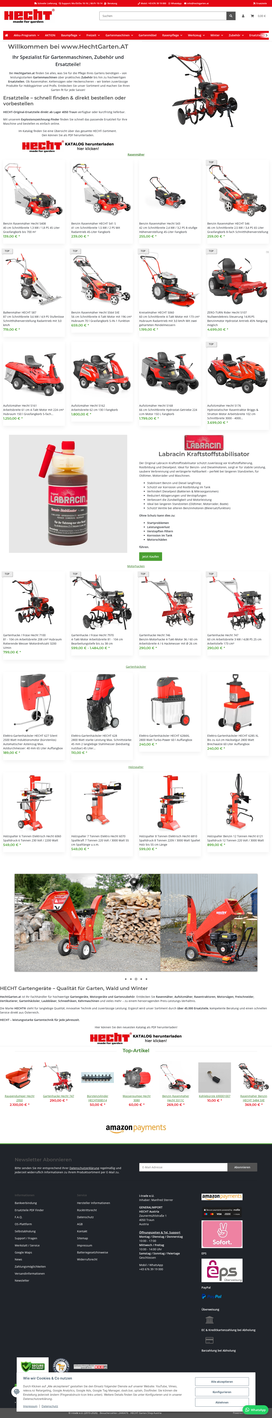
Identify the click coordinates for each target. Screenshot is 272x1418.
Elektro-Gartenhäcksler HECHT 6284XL (164, 736)
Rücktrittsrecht (87, 1210)
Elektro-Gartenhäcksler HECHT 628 (94, 736)
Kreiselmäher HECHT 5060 (156, 312)
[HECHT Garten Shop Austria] (29, 16)
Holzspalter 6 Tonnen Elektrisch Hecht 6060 (32, 836)
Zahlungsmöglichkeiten (30, 1266)
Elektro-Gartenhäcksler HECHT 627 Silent (30, 736)
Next (262, 1089)
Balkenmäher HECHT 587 (19, 312)
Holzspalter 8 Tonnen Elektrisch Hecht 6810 (168, 836)
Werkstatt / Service (27, 1245)
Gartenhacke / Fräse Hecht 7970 (92, 635)
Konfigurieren (222, 1392)
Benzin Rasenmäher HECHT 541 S (93, 223)
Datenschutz (50, 1406)
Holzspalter (136, 767)
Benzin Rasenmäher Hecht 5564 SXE (95, 312)
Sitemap (82, 1238)
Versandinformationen (30, 1273)
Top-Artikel (136, 1050)
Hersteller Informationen (93, 1203)
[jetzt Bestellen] (68, 493)
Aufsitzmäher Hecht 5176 (224, 405)
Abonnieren (242, 1167)
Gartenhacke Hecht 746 (154, 635)
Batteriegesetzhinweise (92, 1252)
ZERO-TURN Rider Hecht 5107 (227, 312)
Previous (10, 1089)
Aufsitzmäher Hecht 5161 (20, 405)
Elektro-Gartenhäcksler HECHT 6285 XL (232, 736)
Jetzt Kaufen (150, 556)
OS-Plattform (23, 1224)
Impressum (30, 1406)
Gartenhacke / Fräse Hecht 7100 (24, 635)
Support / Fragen (26, 1238)
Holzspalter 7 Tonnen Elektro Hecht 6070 (98, 836)
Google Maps (23, 1252)
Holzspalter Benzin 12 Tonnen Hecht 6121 (235, 836)
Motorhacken (136, 566)
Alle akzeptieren (222, 1381)
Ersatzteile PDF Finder (29, 1210)
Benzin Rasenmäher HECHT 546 (228, 223)
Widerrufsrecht (87, 1259)
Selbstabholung (25, 1231)
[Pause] (134, 882)
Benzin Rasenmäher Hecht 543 (159, 223)
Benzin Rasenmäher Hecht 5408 (24, 223)
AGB (80, 1224)
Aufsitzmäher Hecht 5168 (156, 405)
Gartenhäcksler (136, 667)
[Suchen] (231, 16)
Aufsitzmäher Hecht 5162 (88, 405)
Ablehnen (222, 1402)
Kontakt (82, 1231)
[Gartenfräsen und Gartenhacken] (204, 91)
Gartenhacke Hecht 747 (222, 635)
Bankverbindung (26, 1203)
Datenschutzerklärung (84, 1168)
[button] (243, 16)
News (18, 1259)
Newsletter (22, 1280)
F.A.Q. (19, 1217)
